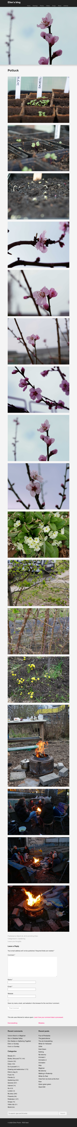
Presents (11, 1096)
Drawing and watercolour (16, 1069)
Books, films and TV (14, 1058)
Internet (10, 1085)
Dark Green (42, 1049)
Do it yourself (12, 1066)
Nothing (41, 1052)
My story (10, 1093)
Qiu (9, 1038)
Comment (11, 955)
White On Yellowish (45, 1044)
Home (28, 6)
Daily (9, 1064)
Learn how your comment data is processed (48, 1017)
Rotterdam (11, 1099)
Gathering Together (24, 1041)
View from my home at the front (48, 1079)
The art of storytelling (45, 1041)
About (59, 6)
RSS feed (25, 1122)
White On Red (43, 1076)
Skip (40, 1065)
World (10, 1107)
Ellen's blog (14, 2)
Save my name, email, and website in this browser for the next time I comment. (33, 1003)
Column (10, 1061)
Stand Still (41, 1087)
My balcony (42, 1054)
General (10, 1083)
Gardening (21, 939)
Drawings (35, 6)
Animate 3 (41, 1057)
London (10, 1091)
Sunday (16, 1044)
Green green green (44, 1084)
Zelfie (40, 1046)
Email (10, 986)
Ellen (36, 936)
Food (9, 1075)
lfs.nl (9, 1088)
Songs (54, 6)
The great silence (44, 1038)
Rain (40, 1081)
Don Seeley (12, 1041)
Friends (10, 1077)
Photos (42, 6)
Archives (66, 6)
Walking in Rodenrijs (45, 1073)
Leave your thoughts (14, 941)
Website (10, 993)
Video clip (11, 1104)
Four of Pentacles (44, 1036)
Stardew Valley (17, 1038)
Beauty (10, 1056)
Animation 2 (42, 1060)
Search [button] (62, 1113)
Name (10, 979)
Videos (48, 6)
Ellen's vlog (11, 1072)
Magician (22, 1036)
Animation (41, 1063)
